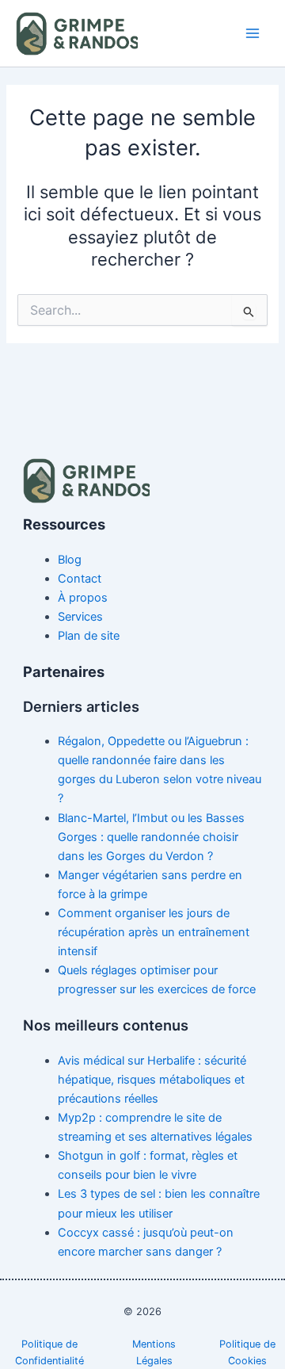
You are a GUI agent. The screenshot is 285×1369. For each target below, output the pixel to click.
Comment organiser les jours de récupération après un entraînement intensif (153, 932)
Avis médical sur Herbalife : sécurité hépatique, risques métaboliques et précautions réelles (152, 1080)
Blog (70, 560)
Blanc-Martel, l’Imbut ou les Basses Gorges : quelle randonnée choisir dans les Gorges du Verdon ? (151, 837)
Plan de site (89, 636)
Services (80, 617)
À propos (83, 598)
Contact (79, 579)
